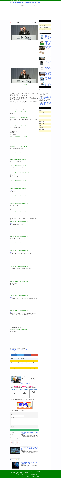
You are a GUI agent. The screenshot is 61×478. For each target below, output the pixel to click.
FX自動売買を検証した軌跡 (14, 5)
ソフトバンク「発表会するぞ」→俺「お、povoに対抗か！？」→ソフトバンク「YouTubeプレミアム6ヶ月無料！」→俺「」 (29, 448)
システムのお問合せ (13, 0)
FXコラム (30, 5)
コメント (12, 417)
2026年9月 (41, 110)
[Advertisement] (30, 13)
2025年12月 (41, 127)
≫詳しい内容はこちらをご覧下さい (27, 383)
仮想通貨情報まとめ (24, 5)
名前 (11, 414)
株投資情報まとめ (43, 5)
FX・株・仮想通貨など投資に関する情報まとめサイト (25, 2)
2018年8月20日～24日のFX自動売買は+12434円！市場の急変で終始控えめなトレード (45, 103)
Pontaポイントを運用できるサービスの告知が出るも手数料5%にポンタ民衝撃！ (45, 97)
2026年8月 (41, 112)
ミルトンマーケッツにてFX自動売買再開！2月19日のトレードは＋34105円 (45, 91)
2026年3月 (41, 121)
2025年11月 (41, 129)
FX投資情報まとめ (36, 5)
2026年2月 (41, 123)
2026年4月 (41, 119)
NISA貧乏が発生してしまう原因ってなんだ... (48, 47)
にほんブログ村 (12, 350)
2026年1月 (41, 125)
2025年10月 (41, 131)
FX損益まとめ (18, 0)
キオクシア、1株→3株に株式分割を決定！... (48, 78)
